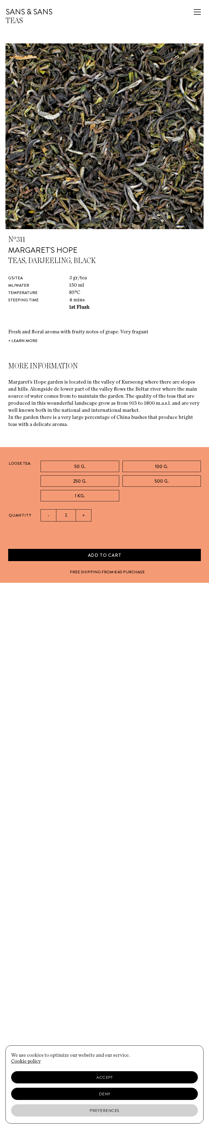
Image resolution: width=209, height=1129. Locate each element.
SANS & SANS (29, 12)
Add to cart (104, 555)
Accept (104, 1077)
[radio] (80, 466)
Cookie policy (26, 1061)
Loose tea (19, 463)
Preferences (104, 1111)
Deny (104, 1094)
